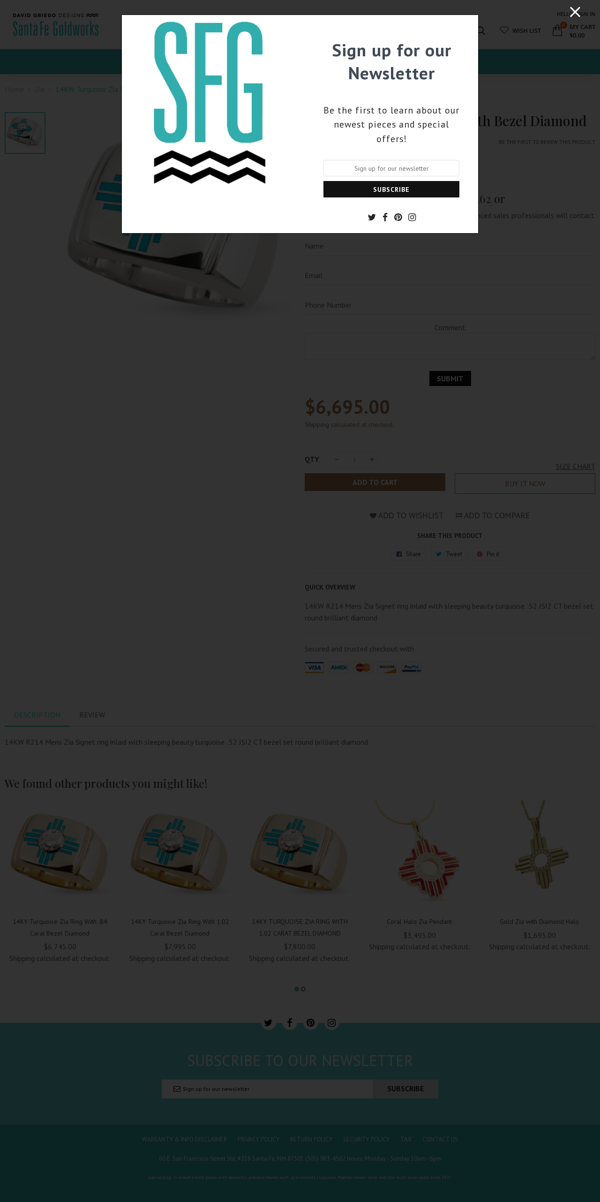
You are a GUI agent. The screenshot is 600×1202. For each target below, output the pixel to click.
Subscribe (391, 189)
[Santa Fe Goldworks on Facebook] (385, 217)
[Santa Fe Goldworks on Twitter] (372, 217)
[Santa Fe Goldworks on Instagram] (412, 217)
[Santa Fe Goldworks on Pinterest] (398, 217)
